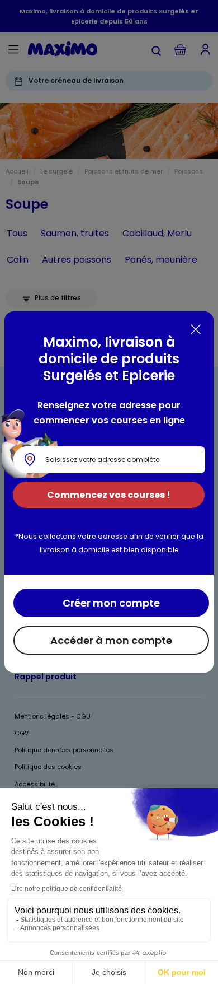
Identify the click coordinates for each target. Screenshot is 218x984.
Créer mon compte (111, 603)
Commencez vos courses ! (108, 494)
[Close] (195, 329)
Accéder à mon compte (111, 640)
